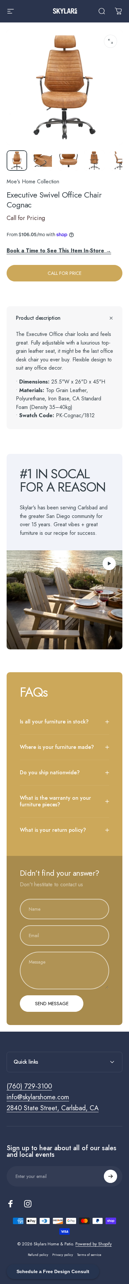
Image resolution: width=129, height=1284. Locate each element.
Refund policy (38, 1254)
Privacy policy (62, 1254)
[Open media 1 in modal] (110, 41)
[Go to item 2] (42, 160)
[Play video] (64, 599)
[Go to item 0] (17, 160)
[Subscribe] (110, 1176)
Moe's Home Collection (33, 181)
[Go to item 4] (94, 160)
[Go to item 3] (68, 160)
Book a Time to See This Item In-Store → (59, 250)
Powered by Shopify (93, 1244)
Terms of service (89, 1254)
